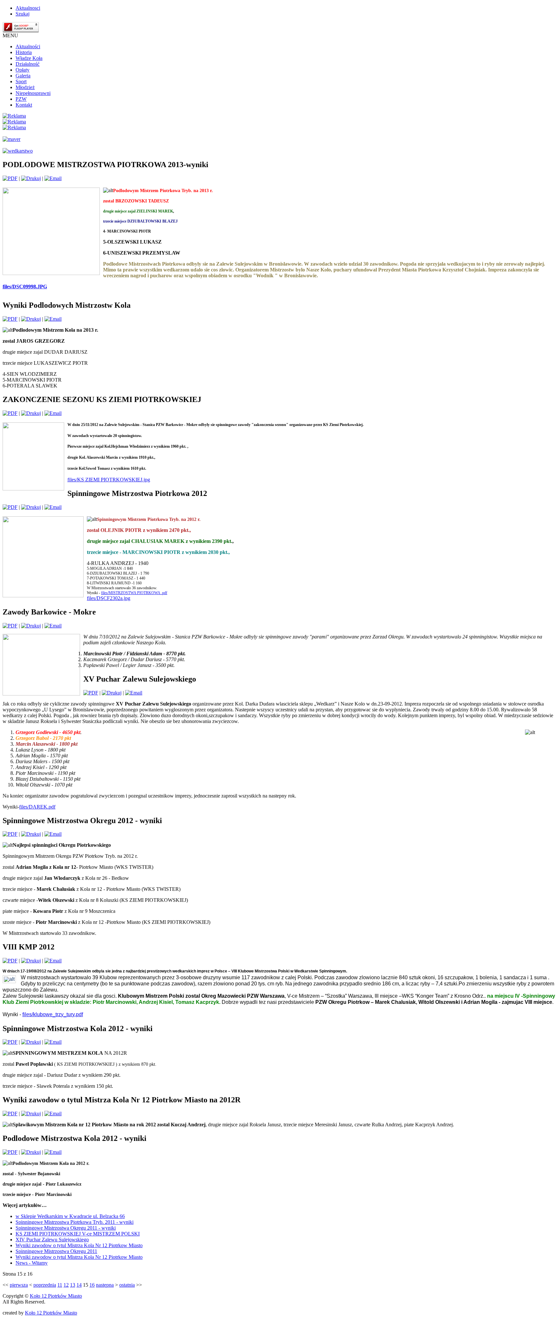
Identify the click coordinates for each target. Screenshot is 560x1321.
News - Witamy (32, 1263)
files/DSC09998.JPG (25, 286)
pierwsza (19, 1285)
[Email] (53, 178)
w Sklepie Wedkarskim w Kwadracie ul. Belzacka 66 (70, 1216)
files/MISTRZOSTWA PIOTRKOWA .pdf (134, 593)
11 (59, 1285)
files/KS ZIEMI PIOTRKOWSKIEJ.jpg (108, 479)
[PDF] (10, 178)
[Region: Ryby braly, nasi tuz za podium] (9, 979)
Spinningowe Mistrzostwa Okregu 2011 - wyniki (66, 1228)
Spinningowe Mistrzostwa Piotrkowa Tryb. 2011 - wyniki (75, 1222)
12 (66, 1285)
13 (72, 1285)
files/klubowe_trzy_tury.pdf (52, 1014)
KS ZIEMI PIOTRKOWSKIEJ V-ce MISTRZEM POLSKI (78, 1233)
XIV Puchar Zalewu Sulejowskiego (52, 1239)
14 (79, 1285)
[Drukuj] (31, 178)
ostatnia (127, 1285)
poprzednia (44, 1285)
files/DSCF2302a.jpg (108, 598)
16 (92, 1285)
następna (105, 1285)
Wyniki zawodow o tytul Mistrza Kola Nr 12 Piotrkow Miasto (79, 1245)
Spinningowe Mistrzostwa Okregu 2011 (56, 1251)
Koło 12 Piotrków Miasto (56, 1296)
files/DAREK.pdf (37, 807)
